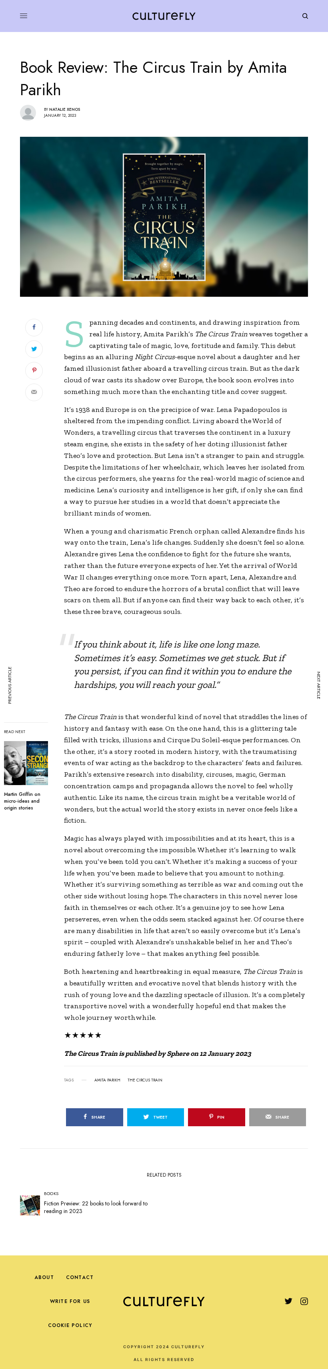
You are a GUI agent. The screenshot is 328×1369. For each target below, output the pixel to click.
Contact (80, 1277)
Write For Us (70, 1301)
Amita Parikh (107, 1080)
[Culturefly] (164, 16)
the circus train (145, 1080)
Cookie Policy (70, 1325)
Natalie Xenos (64, 109)
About (44, 1277)
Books (51, 1193)
